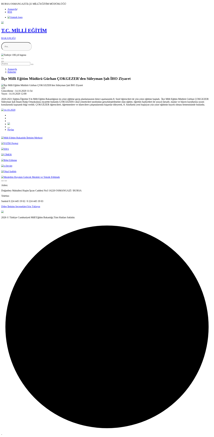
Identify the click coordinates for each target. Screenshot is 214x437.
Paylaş (11, 129)
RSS (10, 12)
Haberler (12, 72)
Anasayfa (12, 9)
